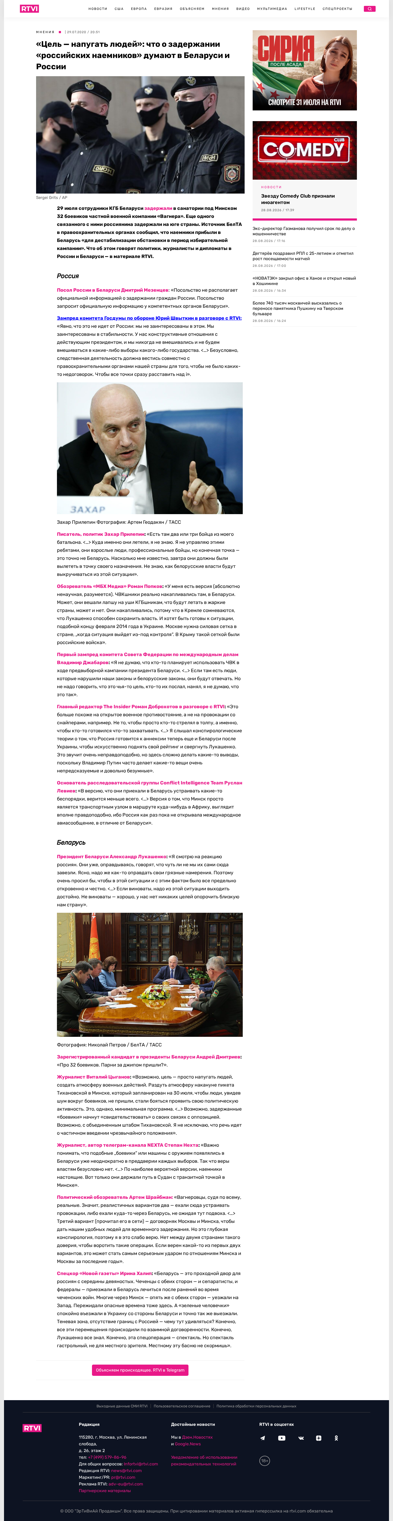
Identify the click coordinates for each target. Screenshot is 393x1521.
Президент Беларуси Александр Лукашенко (111, 857)
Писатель (68, 534)
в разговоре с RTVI (202, 707)
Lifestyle (305, 9)
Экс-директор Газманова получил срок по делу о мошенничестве (304, 231)
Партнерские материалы (105, 1490)
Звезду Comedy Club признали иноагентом (298, 199)
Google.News (188, 1443)
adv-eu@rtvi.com (126, 1484)
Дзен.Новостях (197, 1437)
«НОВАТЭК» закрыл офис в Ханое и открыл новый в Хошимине (304, 281)
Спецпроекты (338, 9)
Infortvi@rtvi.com (141, 1463)
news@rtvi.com (126, 1470)
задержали (158, 208)
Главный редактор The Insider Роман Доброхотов (118, 707)
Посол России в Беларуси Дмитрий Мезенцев (112, 290)
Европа (139, 9)
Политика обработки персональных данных (256, 1406)
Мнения (220, 9)
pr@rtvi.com (123, 1477)
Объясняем (192, 9)
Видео (243, 9)
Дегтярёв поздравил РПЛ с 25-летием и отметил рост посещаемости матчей (303, 256)
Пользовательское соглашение (182, 1406)
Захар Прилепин (124, 534)
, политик (91, 534)
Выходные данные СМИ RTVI (122, 1406)
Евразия (163, 9)
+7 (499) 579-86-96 (107, 1457)
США (119, 9)
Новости (97, 9)
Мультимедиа (272, 9)
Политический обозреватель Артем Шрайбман (114, 1197)
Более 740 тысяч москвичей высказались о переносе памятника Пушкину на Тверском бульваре (298, 308)
